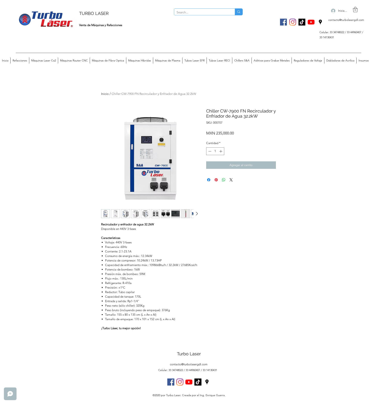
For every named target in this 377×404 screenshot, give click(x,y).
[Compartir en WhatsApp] (223, 179)
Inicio (105, 94)
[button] (355, 9)
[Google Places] (320, 22)
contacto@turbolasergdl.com (346, 20)
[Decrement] (209, 151)
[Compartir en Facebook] (208, 179)
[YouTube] (311, 22)
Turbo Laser (189, 353)
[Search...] (238, 12)
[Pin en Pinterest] (216, 179)
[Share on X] (231, 179)
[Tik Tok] (301, 22)
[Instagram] (292, 22)
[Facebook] (283, 22)
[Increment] (221, 151)
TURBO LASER (94, 13)
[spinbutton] (215, 151)
